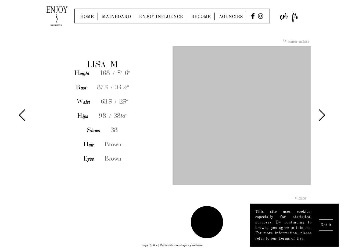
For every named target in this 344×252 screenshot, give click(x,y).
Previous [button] (22, 115)
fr (295, 14)
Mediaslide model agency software (181, 245)
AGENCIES (231, 17)
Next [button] (321, 115)
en (283, 14)
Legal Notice (149, 245)
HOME (87, 17)
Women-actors (296, 42)
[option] (172, 116)
